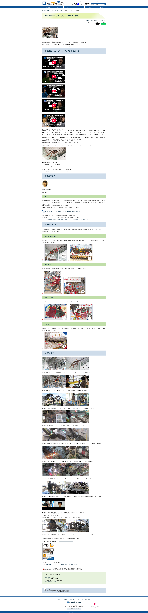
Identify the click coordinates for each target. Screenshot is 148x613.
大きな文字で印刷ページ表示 (100, 20)
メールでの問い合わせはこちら (74, 608)
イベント (52, 10)
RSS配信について (80, 599)
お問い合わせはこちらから (50, 581)
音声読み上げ (95, 1)
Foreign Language (87, 1)
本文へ (81, 1)
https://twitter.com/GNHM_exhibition (66, 541)
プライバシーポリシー (72, 599)
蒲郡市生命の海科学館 (46, 10)
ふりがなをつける (102, 1)
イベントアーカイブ (59, 10)
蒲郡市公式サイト (88, 599)
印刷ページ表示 (90, 20)
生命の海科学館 (48, 577)
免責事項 (65, 599)
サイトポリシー (59, 599)
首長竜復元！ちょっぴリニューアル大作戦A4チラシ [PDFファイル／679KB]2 (62, 564)
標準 (86, 4)
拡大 (88, 4)
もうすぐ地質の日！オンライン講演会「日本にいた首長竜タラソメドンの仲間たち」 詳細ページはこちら (67, 219)
